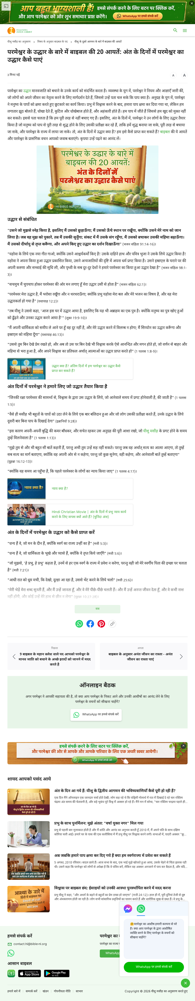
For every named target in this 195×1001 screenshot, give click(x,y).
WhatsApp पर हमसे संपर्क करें (154, 967)
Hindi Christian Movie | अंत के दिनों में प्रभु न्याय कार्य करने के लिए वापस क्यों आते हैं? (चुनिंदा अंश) (89, 514)
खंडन (46, 992)
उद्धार (27, 91)
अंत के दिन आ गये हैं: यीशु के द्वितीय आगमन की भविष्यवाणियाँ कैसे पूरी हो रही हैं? (115, 791)
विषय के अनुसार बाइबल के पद (52, 42)
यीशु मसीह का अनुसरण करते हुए (169, 992)
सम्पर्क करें (31, 992)
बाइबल (165, 132)
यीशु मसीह (150, 431)
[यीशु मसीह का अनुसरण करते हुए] (25, 30)
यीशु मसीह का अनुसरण (18, 42)
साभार (79, 992)
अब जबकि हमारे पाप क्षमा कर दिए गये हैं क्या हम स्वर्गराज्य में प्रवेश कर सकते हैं (112, 855)
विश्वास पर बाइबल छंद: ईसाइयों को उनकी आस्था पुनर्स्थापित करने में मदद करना (112, 888)
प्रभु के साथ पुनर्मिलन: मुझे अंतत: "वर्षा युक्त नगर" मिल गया (98, 823)
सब (97, 609)
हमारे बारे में (13, 992)
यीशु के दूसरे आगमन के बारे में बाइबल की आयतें (97, 42)
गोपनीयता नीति (62, 992)
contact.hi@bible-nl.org (30, 944)
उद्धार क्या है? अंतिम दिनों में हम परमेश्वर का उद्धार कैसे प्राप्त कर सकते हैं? (86, 368)
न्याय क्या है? (60, 489)
